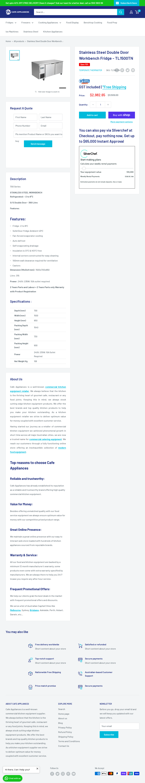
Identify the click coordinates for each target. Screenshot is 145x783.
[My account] (131, 12)
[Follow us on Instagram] (63, 774)
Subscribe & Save (129, 3)
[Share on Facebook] (117, 70)
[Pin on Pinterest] (122, 70)
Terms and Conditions (69, 741)
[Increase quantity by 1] (108, 105)
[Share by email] (133, 70)
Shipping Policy (65, 736)
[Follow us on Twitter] (57, 774)
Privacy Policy (65, 727)
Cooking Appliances (48, 22)
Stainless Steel (30, 31)
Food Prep (112, 22)
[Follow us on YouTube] (74, 774)
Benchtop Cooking (93, 22)
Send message (38, 143)
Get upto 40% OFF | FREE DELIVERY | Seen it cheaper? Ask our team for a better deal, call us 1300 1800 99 (54, 3)
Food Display (72, 22)
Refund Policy (65, 732)
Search (61, 709)
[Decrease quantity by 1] (93, 105)
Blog (60, 723)
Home (8, 41)
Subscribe (109, 734)
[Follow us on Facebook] (52, 774)
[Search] (120, 12)
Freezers (25, 22)
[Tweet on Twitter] (128, 70)
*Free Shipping (114, 87)
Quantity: (83, 104)
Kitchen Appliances (52, 31)
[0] (137, 12)
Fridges (9, 22)
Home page (63, 713)
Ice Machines (12, 31)
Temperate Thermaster (90, 70)
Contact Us (63, 746)
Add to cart (92, 115)
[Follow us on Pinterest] (68, 774)
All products (19, 41)
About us (62, 718)
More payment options (121, 121)
